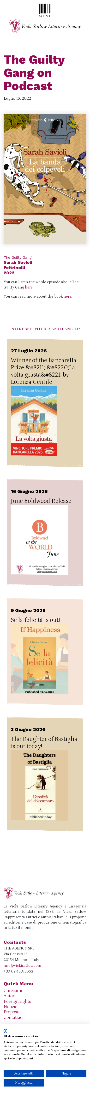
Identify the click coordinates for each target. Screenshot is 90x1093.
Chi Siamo (14, 990)
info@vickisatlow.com (22, 965)
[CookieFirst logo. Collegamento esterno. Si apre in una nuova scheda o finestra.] (5, 1031)
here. (68, 296)
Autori (10, 995)
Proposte (12, 1012)
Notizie (10, 1006)
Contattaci (14, 1017)
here (29, 287)
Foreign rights (17, 1001)
